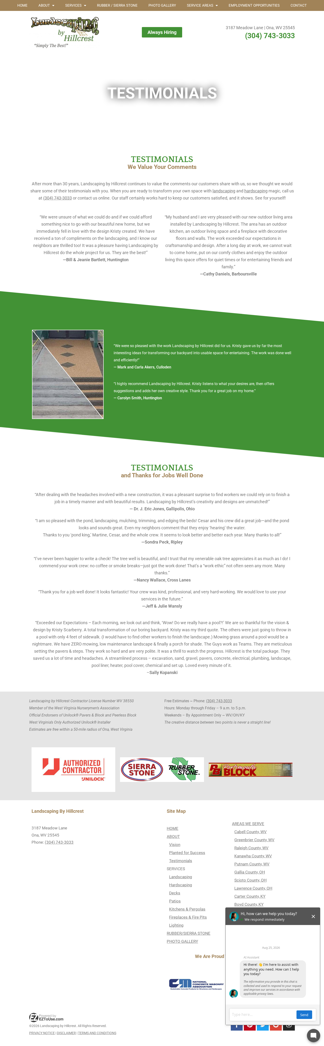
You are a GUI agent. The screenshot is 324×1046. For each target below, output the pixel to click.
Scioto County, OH (250, 880)
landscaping (224, 190)
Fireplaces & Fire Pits (188, 917)
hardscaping (256, 190)
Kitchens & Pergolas (187, 909)
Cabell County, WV (250, 831)
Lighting (176, 925)
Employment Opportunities (254, 5)
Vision (174, 844)
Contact (299, 5)
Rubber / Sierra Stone (117, 5)
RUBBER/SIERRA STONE (188, 933)
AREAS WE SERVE (248, 823)
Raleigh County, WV (251, 848)
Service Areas (200, 5)
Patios (175, 901)
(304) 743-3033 (270, 36)
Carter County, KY (249, 896)
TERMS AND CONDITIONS (97, 1033)
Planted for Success (187, 852)
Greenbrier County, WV (254, 839)
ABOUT (173, 836)
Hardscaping (180, 885)
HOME (172, 828)
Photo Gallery (162, 5)
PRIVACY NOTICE (42, 1033)
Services (73, 5)
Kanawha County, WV (253, 856)
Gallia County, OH (249, 872)
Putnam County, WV (251, 864)
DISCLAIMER (66, 1033)
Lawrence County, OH (253, 888)
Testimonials (180, 860)
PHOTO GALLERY (182, 941)
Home (22, 5)
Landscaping (180, 876)
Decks (174, 893)
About (44, 5)
